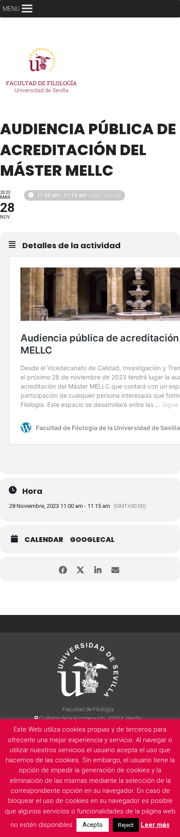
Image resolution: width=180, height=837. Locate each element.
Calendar (43, 540)
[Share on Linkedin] (97, 569)
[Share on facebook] (62, 569)
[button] (11, 8)
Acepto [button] (93, 824)
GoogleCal (92, 540)
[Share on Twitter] (80, 569)
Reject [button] (126, 825)
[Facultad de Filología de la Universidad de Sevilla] (43, 72)
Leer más (155, 825)
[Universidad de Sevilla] (87, 669)
